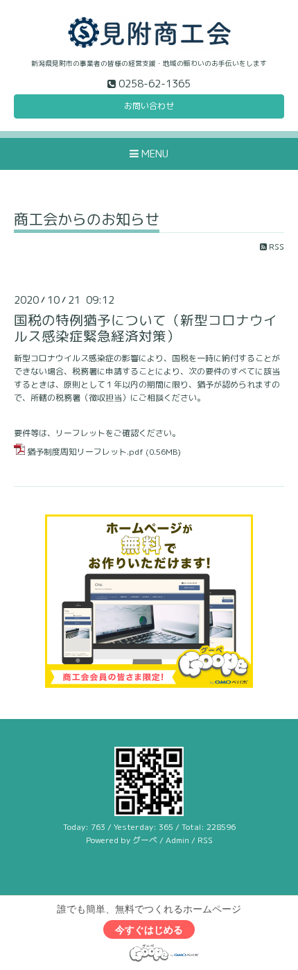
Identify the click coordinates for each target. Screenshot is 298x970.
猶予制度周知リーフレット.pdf (85, 452)
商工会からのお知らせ (86, 220)
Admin (177, 840)
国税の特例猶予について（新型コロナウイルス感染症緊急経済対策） (145, 328)
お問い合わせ (149, 106)
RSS (275, 246)
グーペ (144, 840)
